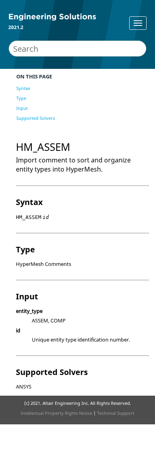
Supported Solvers (35, 118)
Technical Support (115, 413)
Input (22, 108)
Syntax (23, 88)
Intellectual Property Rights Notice (56, 413)
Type (21, 98)
